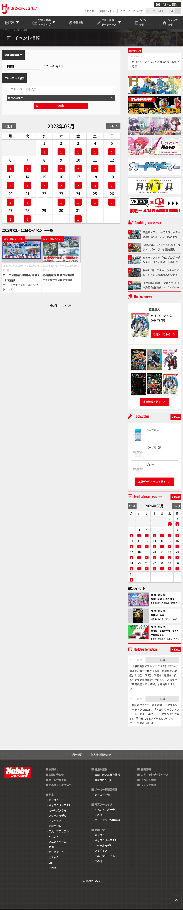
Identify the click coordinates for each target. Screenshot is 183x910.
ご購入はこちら (161, 334)
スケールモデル (57, 815)
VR (50, 862)
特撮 (51, 847)
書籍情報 (146, 769)
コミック (54, 857)
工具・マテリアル (59, 831)
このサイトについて (131, 11)
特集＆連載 (101, 769)
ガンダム (54, 800)
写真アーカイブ (103, 804)
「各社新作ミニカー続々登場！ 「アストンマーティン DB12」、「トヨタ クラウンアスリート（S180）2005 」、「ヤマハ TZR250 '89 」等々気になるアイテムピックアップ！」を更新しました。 (154, 714)
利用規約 (77, 754)
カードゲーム (56, 852)
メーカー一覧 (102, 794)
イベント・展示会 (105, 809)
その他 (52, 867)
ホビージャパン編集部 (107, 820)
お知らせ (89, 11)
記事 (162, 660)
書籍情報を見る (152, 401)
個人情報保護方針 (101, 754)
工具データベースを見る (152, 481)
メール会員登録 (57, 780)
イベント (54, 836)
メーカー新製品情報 (106, 789)
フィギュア (55, 820)
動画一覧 (100, 830)
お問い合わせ (107, 11)
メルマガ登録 (169, 4)
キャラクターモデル (60, 805)
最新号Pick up (103, 780)
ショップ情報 (148, 785)
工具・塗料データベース (154, 774)
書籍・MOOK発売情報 (107, 774)
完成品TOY (55, 826)
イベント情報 (148, 780)
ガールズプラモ (57, 810)
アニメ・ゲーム (57, 841)
